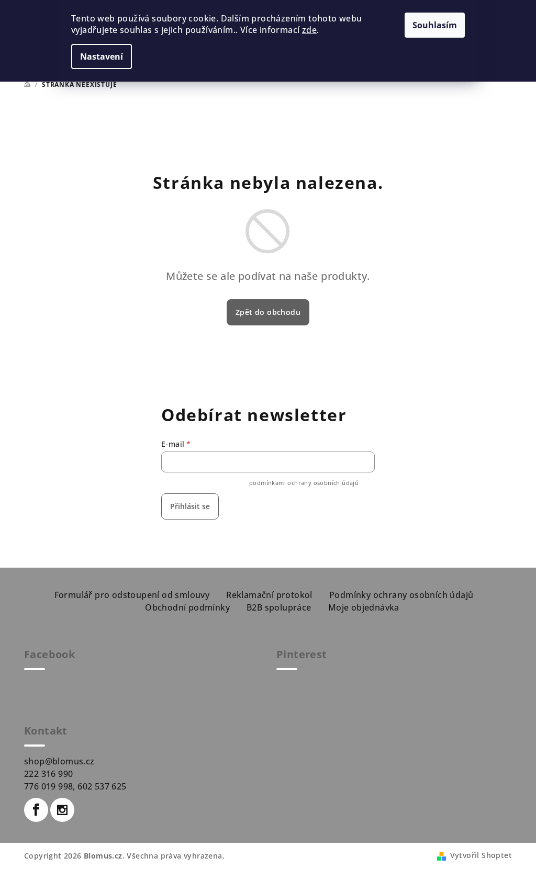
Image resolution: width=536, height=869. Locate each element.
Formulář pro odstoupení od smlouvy (132, 595)
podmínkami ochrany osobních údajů (304, 483)
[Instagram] (62, 810)
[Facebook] (36, 810)
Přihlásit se (190, 506)
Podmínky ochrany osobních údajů (401, 595)
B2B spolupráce (279, 607)
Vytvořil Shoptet (481, 855)
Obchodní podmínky (187, 607)
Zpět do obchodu (268, 312)
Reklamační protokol (269, 595)
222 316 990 (48, 774)
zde (309, 30)
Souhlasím (434, 25)
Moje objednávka (363, 607)
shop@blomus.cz (59, 761)
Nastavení (101, 56)
